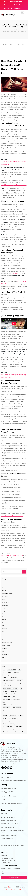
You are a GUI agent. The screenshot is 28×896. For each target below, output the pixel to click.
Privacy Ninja (10, 15)
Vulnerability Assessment (8, 814)
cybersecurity (6, 675)
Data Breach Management (8, 680)
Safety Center (15, 284)
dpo (21, 688)
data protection (6, 683)
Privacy (4, 634)
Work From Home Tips (7, 660)
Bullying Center (21, 281)
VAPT (4, 729)
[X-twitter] (5, 767)
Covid (3, 585)
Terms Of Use (10, 890)
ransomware (17, 721)
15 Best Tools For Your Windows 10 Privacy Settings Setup (13, 163)
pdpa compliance (6, 699)
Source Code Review (6, 838)
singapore (12, 723)
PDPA (3, 631)
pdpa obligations (16, 699)
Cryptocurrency (5, 587)
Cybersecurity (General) (7, 593)
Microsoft (4, 625)
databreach (5, 677)
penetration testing (17, 707)
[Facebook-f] (2, 767)
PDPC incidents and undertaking (10, 704)
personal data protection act (9, 710)
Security (5, 723)
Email (2, 871)
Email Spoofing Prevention (8, 835)
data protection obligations (18, 683)
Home (14, 29)
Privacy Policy (18, 890)
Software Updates (6, 645)
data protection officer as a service (10, 688)
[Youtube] (11, 767)
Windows (4, 657)
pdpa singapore (6, 702)
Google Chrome (5, 611)
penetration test (6, 707)
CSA (19, 669)
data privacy (19, 680)
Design (3, 599)
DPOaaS (5, 691)
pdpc (14, 702)
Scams (3, 639)
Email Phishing (5, 602)
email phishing (6, 693)
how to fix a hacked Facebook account (12, 516)
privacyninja (14, 718)
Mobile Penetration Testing (8, 820)
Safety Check (4, 284)
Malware (4, 619)
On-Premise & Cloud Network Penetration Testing (12, 831)
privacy (21, 715)
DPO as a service (13, 691)
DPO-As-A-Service (6, 777)
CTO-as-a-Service (7, 672)
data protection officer (7, 685)
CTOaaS (4, 590)
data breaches (14, 677)
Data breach (14, 675)
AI (3, 669)
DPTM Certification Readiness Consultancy (13, 780)
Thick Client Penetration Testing (10, 824)
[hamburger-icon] (22, 12)
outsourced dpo (6, 696)
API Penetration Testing (7, 827)
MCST (3, 622)
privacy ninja (5, 718)
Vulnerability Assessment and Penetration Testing (13, 731)
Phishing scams (13, 715)
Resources (4, 637)
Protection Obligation (7, 721)
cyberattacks (16, 672)
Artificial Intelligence (11, 669)
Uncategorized (5, 654)
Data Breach (5, 596)
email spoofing (15, 693)
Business (4, 582)
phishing (5, 715)
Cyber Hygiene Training (7, 792)
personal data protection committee (10, 712)
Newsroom (4, 628)
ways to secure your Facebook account (12, 555)
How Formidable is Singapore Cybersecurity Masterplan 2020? (13, 376)
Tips (3, 651)
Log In (3, 616)
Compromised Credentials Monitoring (11, 803)
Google (3, 608)
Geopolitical (5, 605)
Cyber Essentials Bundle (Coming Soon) (12, 845)
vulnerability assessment (14, 729)
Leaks (3, 613)
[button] (22, 16)
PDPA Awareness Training (8, 788)
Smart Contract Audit (7, 642)
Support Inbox (17, 273)
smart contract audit (7, 726)
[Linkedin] (8, 767)
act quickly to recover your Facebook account (13, 185)
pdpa (14, 696)
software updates (18, 726)
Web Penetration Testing (8, 817)
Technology (4, 648)
